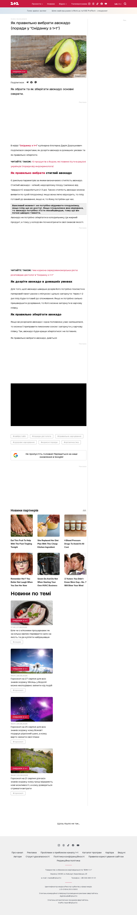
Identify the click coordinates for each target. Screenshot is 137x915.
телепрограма (79, 4)
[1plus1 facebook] (73, 845)
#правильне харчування (69, 436)
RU (120, 4)
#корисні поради (49, 442)
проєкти (37, 4)
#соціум (17, 642)
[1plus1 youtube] (78, 845)
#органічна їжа (71, 442)
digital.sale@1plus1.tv (68, 896)
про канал (17, 852)
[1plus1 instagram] (59, 845)
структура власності (38, 856)
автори (18, 856)
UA (116, 4)
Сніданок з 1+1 (19, 71)
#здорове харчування (24, 442)
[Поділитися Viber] (36, 82)
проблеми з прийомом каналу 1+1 (59, 852)
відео (62, 4)
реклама (32, 852)
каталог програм (92, 852)
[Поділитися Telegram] (27, 82)
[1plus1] (15, 3)
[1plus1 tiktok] (68, 845)
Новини (51, 4)
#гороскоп (18, 690)
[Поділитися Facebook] (31, 82)
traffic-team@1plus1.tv (67, 903)
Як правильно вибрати (28, 172)
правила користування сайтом (106, 856)
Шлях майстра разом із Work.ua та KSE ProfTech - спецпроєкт (80, 11)
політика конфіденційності (69, 856)
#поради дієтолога (41, 436)
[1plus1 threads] (64, 845)
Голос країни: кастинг (36, 11)
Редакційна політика (68, 860)
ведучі (121, 852)
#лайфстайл (19, 436)
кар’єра (110, 852)
